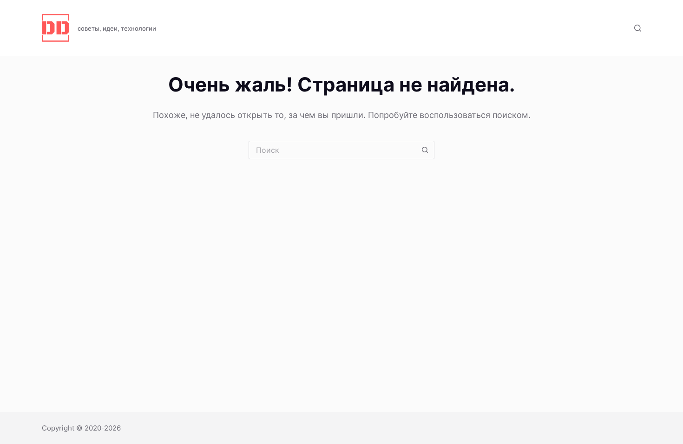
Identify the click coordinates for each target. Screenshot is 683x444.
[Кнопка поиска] (425, 150)
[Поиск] (637, 28)
